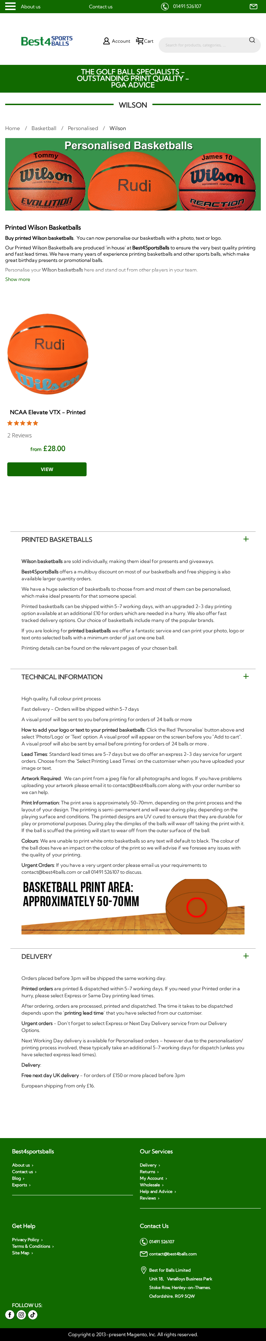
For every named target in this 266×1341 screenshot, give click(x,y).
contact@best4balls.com (173, 1253)
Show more (17, 279)
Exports (19, 1184)
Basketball (45, 128)
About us (31, 6)
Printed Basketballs (56, 540)
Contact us (101, 6)
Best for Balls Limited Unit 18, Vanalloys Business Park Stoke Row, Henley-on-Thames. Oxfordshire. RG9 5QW (180, 1283)
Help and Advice (156, 1191)
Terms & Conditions (31, 1246)
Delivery (36, 956)
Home (13, 128)
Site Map (20, 1252)
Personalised (83, 128)
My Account (151, 1178)
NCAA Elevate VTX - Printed (48, 412)
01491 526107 (187, 6)
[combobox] (210, 42)
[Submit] (252, 39)
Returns (147, 1171)
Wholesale (150, 1184)
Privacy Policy (25, 1239)
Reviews (148, 1198)
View (47, 469)
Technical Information (62, 677)
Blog (16, 1178)
